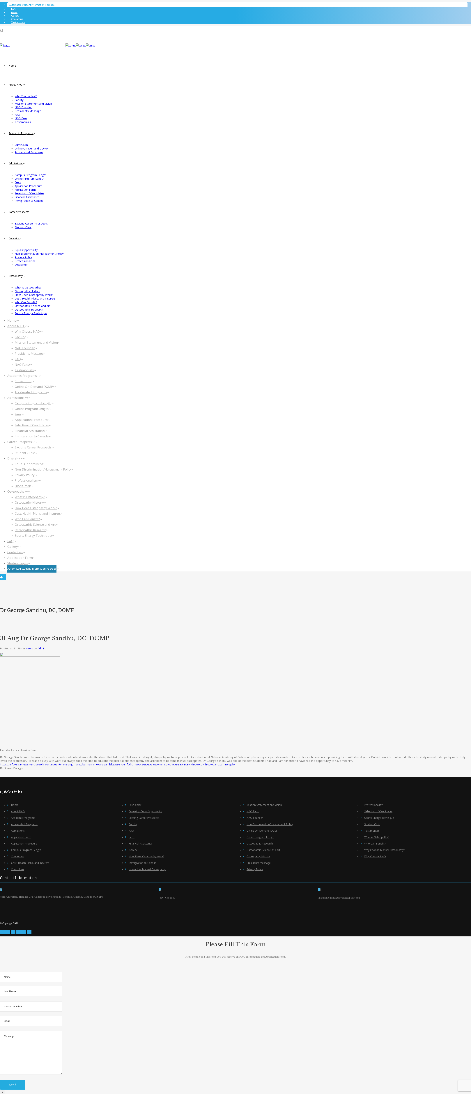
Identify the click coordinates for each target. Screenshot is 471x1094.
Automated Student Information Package (32, 4)
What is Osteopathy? (376, 837)
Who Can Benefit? (375, 843)
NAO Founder (255, 817)
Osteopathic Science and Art (263, 850)
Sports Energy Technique (379, 817)
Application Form (21, 837)
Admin (41, 648)
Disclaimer (135, 805)
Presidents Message (259, 863)
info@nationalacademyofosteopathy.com (339, 897)
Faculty (133, 824)
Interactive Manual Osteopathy (147, 869)
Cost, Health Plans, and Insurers (30, 863)
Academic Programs (23, 817)
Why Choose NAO (375, 856)
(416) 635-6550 (167, 897)
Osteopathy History (258, 856)
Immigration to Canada (142, 863)
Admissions (18, 830)
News (14, 12)
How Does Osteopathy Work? (146, 856)
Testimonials (18, 22)
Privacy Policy (255, 869)
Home (14, 805)
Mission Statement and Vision (264, 805)
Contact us (17, 19)
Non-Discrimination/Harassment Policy (270, 824)
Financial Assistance (141, 843)
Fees (131, 837)
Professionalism (373, 805)
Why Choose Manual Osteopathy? (384, 850)
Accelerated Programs (24, 824)
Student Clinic (372, 824)
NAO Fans (253, 811)
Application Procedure (24, 843)
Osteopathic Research (260, 843)
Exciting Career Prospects (144, 817)
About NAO (18, 811)
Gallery (15, 15)
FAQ (13, 9)
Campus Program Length (26, 850)
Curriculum (17, 869)
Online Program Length (260, 837)
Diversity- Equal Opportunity (145, 811)
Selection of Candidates (378, 811)
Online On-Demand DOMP (262, 830)
